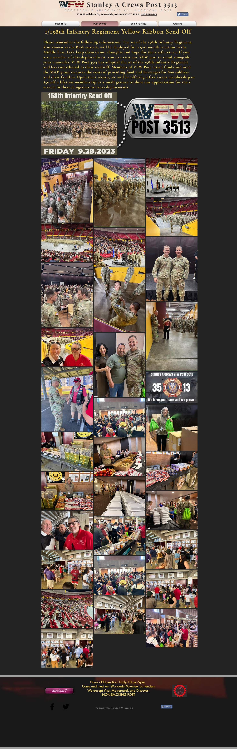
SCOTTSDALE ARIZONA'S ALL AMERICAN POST (119, 10)
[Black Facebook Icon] (52, 706)
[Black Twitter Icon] (65, 706)
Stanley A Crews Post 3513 (131, 4)
